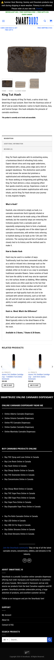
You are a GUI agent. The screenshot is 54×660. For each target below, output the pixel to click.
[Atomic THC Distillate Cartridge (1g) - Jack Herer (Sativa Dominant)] (40, 361)
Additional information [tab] (13, 144)
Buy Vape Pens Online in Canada (18, 502)
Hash (11, 91)
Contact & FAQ (8, 625)
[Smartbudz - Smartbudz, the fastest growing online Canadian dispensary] (27, 20)
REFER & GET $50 (12, 12)
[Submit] (49, 639)
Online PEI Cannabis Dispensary (17, 423)
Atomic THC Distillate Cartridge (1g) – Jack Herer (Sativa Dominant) (39, 376)
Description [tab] (8, 138)
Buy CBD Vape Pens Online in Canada (20, 498)
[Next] (48, 57)
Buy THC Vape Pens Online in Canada (20, 493)
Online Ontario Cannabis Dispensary (19, 418)
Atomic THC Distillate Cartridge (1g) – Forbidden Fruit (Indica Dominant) (12, 376)
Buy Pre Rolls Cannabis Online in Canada (21, 516)
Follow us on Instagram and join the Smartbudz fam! (23, 598)
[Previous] (6, 57)
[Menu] (3, 21)
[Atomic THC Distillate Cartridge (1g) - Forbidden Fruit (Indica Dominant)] (14, 361)
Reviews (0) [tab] (8, 149)
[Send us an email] (29, 560)
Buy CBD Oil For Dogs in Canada (18, 525)
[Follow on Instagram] (25, 560)
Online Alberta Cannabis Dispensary (19, 414)
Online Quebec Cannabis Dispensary (19, 427)
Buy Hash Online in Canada (16, 466)
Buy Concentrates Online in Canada (19, 479)
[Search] (45, 20)
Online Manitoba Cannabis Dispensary (20, 431)
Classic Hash (20, 91)
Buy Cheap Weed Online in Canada (19, 489)
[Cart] (51, 21)
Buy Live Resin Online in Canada (18, 461)
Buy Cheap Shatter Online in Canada (19, 470)
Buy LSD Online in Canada (15, 520)
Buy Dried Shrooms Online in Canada (19, 534)
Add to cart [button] (8, 385)
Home (4, 91)
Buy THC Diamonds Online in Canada (19, 475)
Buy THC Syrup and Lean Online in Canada (22, 457)
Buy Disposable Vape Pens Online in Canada (23, 506)
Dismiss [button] (39, 8)
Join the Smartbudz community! (16, 548)
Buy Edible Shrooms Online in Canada (20, 529)
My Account (6, 615)
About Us (5, 620)
